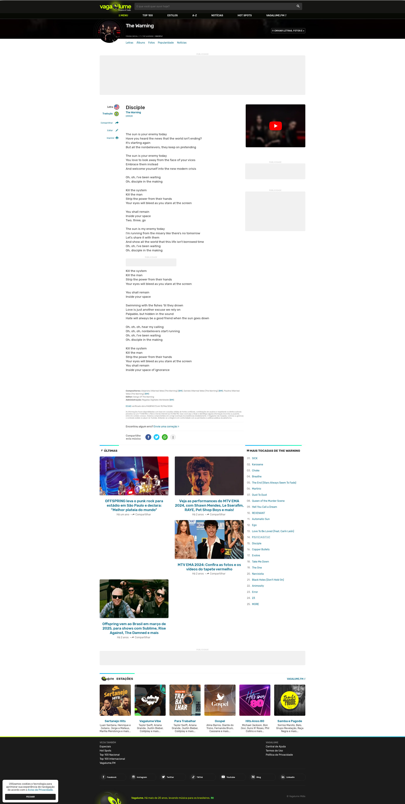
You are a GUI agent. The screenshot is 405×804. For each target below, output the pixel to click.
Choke (255, 470)
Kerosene (257, 464)
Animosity (258, 585)
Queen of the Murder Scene (268, 500)
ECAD (128, 406)
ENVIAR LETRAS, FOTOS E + (289, 30)
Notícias (217, 15)
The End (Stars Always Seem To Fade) (274, 482)
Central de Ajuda (276, 746)
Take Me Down (260, 561)
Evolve (256, 555)
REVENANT (258, 513)
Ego (254, 525)
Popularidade (166, 42)
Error (255, 591)
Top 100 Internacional (112, 758)
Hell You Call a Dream (264, 506)
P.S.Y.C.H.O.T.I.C (261, 537)
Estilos (172, 15)
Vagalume (115, 6)
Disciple (256, 543)
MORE (255, 604)
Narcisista (258, 573)
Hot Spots (245, 15)
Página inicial (132, 36)
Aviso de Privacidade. (40, 789)
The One (257, 567)
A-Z (194, 15)
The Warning (140, 26)
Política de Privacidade (279, 754)
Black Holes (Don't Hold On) (268, 579)
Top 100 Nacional (110, 754)
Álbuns (141, 42)
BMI (180, 391)
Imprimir (110, 138)
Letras (129, 42)
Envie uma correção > (166, 426)
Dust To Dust (259, 494)
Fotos (151, 42)
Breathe (257, 476)
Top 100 (148, 15)
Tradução (108, 113)
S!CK (255, 458)
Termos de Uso (274, 750)
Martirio (256, 488)
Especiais (105, 746)
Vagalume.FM (275, 15)
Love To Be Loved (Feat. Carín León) (273, 531)
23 (253, 597)
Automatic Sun (261, 519)
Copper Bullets (261, 549)
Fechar (30, 797)
